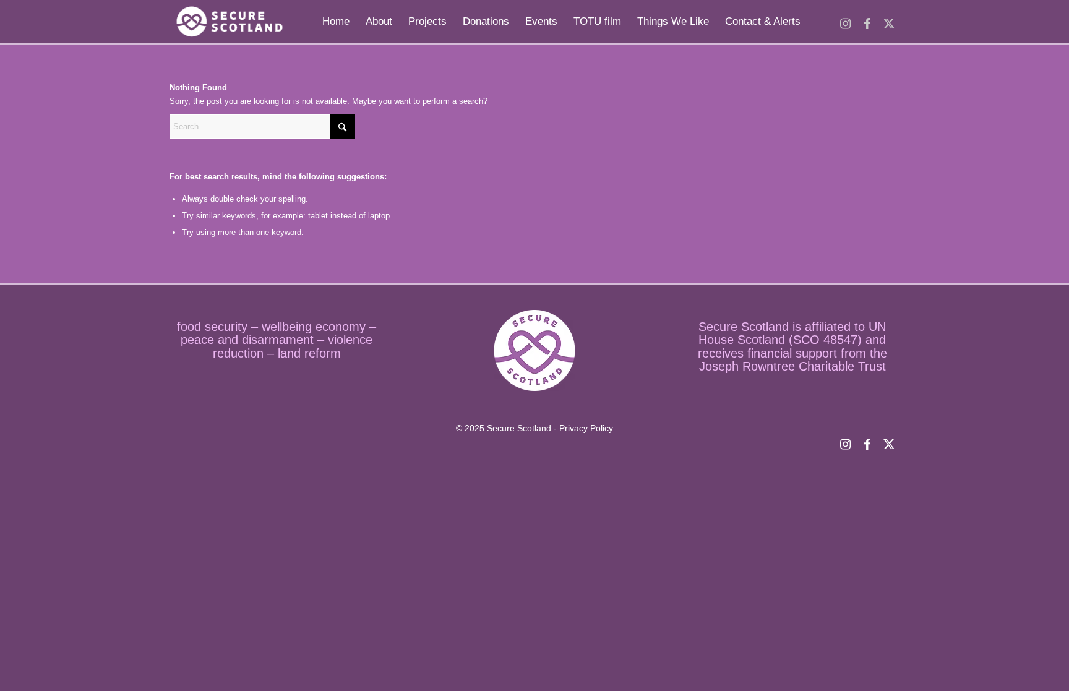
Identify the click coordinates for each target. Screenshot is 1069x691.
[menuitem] (336, 21)
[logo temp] (228, 21)
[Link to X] (888, 21)
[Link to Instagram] (845, 21)
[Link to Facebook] (867, 21)
